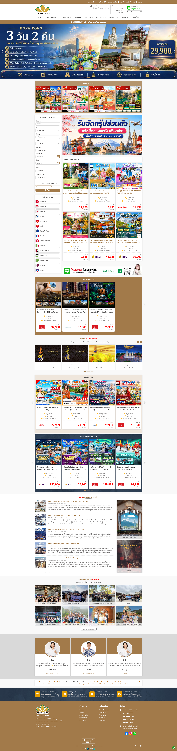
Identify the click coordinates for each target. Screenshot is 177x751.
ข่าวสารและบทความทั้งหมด (42, 573)
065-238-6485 (119, 13)
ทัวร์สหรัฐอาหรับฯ (104, 710)
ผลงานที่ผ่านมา (83, 718)
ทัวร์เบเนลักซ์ (102, 720)
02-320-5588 (119, 8)
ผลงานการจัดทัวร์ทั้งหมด (88, 629)
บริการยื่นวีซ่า (82, 720)
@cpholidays (135, 9)
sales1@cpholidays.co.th (130, 726)
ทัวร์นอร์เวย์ (102, 718)
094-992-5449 (128, 722)
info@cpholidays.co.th (130, 729)
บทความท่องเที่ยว (83, 715)
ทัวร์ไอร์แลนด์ (102, 713)
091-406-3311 (119, 10)
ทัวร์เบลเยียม (102, 715)
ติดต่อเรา (81, 710)
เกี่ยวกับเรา (81, 713)
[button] (138, 342)
